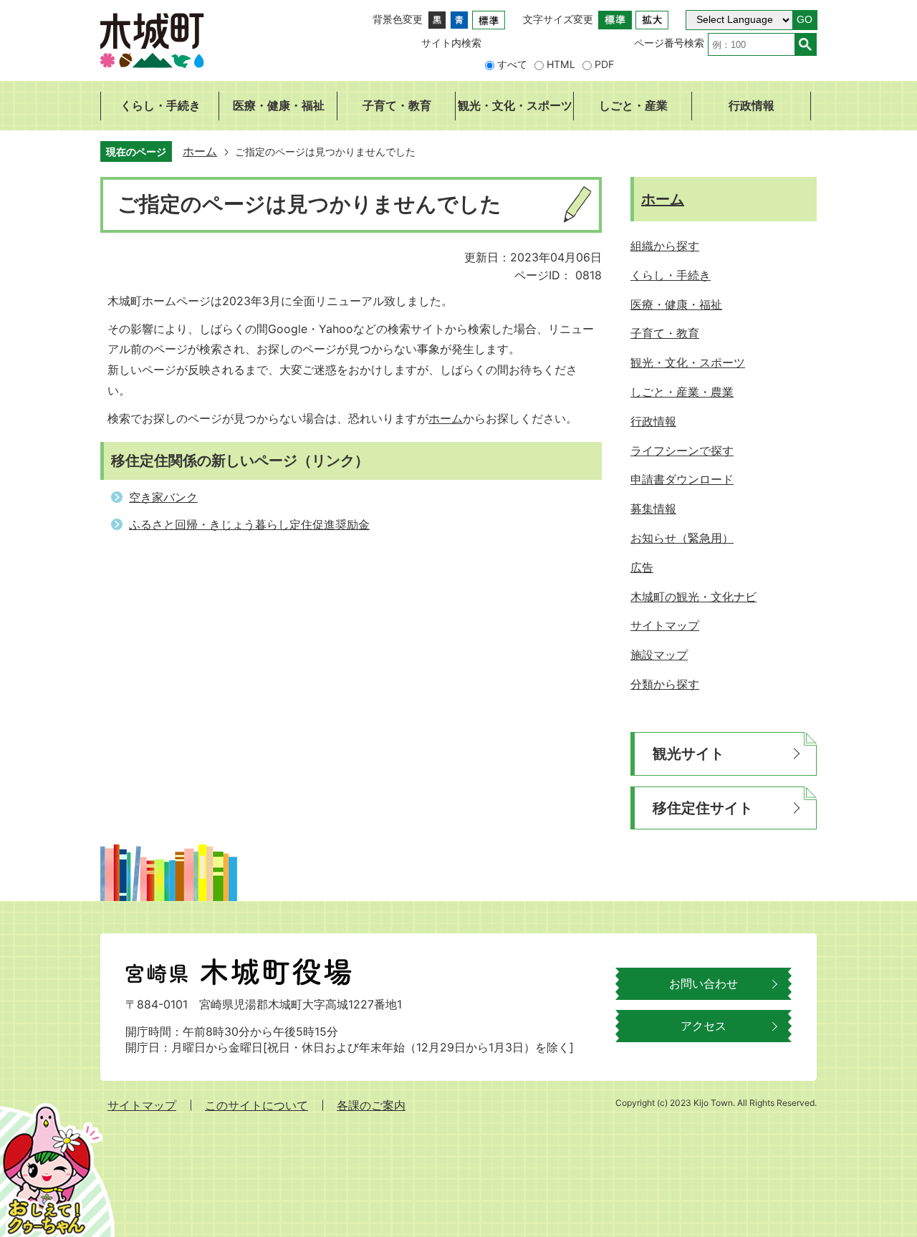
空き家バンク (163, 497)
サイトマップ (141, 1105)
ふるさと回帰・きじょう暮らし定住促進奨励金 (249, 524)
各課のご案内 (371, 1105)
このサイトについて (256, 1105)
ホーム (200, 151)
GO (804, 19)
